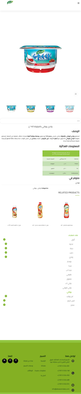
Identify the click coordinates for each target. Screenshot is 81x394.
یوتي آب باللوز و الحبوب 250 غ (14, 225)
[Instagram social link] (10, 361)
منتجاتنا (43, 365)
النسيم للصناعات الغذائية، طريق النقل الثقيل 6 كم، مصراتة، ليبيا (59, 361)
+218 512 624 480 (63, 379)
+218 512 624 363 (63, 375)
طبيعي (69, 274)
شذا (70, 266)
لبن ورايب (69, 296)
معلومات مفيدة (40, 370)
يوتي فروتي (67, 287)
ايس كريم (71, 300)
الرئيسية (43, 360)
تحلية (71, 244)
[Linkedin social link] (4, 361)
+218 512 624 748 (63, 370)
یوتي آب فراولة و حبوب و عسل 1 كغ (40, 225)
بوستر (69, 261)
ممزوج (69, 279)
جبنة (71, 248)
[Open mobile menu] (78, 3)
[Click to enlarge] (76, 94)
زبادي (39, 188)
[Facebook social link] (16, 361)
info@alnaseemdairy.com (60, 389)
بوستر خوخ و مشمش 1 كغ (67, 225)
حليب (71, 252)
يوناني (34, 188)
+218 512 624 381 (63, 365)
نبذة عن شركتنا (28, 360)
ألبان (73, 239)
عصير (73, 305)
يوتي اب (68, 283)
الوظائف (30, 370)
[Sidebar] (78, 121)
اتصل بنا (43, 375)
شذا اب (69, 270)
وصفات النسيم (28, 365)
